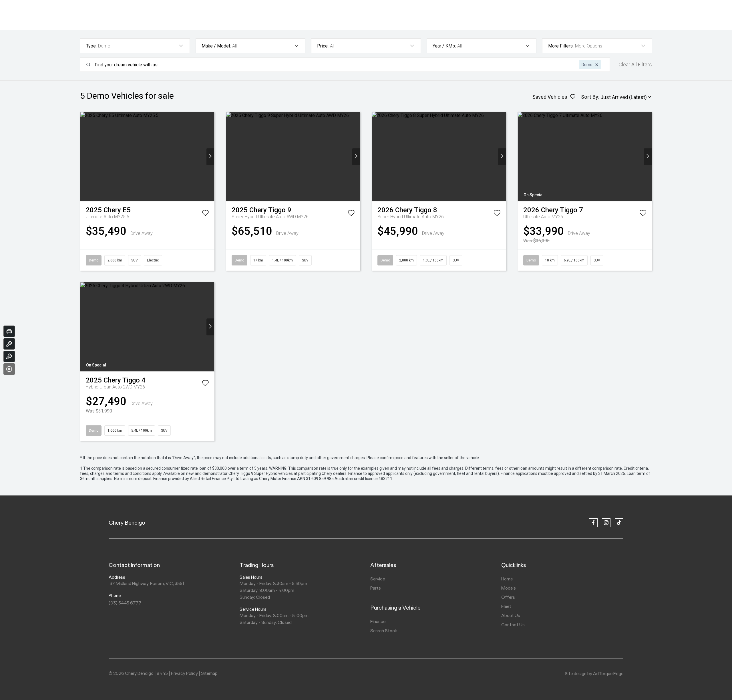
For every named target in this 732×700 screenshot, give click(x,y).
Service (377, 579)
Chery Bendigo (127, 522)
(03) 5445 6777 (125, 603)
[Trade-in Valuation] (9, 331)
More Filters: (561, 46)
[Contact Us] (9, 356)
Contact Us (513, 625)
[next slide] (210, 156)
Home (507, 579)
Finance (377, 621)
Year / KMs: (444, 46)
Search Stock (383, 631)
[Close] (9, 369)
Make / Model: (216, 46)
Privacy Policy (184, 673)
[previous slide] (84, 156)
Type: (91, 46)
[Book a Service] (9, 344)
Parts (375, 588)
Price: (323, 46)
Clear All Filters (635, 65)
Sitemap (209, 673)
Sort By (589, 97)
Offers (508, 597)
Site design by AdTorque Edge (594, 674)
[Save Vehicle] (205, 214)
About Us (510, 615)
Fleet (506, 606)
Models (508, 588)
